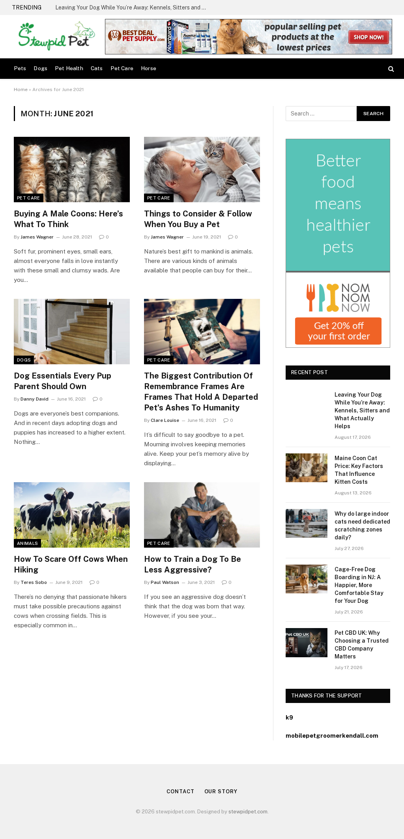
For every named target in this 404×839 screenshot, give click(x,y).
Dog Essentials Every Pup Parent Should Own (62, 381)
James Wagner (37, 237)
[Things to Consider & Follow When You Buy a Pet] (202, 169)
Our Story (221, 791)
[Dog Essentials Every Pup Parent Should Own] (72, 331)
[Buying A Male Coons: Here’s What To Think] (72, 169)
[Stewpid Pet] (54, 36)
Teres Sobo (34, 582)
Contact (180, 791)
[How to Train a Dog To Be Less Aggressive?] (202, 514)
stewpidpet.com (247, 812)
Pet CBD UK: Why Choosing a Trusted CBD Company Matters (362, 645)
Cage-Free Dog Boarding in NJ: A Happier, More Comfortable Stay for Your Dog (359, 585)
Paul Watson (165, 582)
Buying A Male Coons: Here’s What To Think (68, 219)
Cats (97, 68)
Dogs (40, 68)
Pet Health (69, 68)
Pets (20, 68)
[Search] (390, 68)
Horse (148, 68)
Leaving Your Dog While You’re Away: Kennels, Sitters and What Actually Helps (362, 410)
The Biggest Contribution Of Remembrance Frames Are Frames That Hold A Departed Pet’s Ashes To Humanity (201, 392)
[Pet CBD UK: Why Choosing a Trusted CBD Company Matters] (306, 642)
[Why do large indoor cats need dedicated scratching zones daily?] (306, 523)
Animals (27, 543)
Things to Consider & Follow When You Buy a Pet (198, 219)
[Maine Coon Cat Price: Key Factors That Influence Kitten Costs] (306, 467)
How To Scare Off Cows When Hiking (71, 564)
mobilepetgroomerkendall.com (332, 735)
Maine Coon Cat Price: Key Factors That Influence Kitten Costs (134, 7)
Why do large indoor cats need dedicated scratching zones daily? (362, 526)
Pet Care (121, 68)
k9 (289, 717)
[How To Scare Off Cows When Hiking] (72, 514)
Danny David (35, 399)
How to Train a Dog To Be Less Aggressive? (192, 564)
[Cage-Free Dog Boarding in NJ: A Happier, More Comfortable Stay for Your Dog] (306, 579)
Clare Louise (165, 420)
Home (21, 89)
